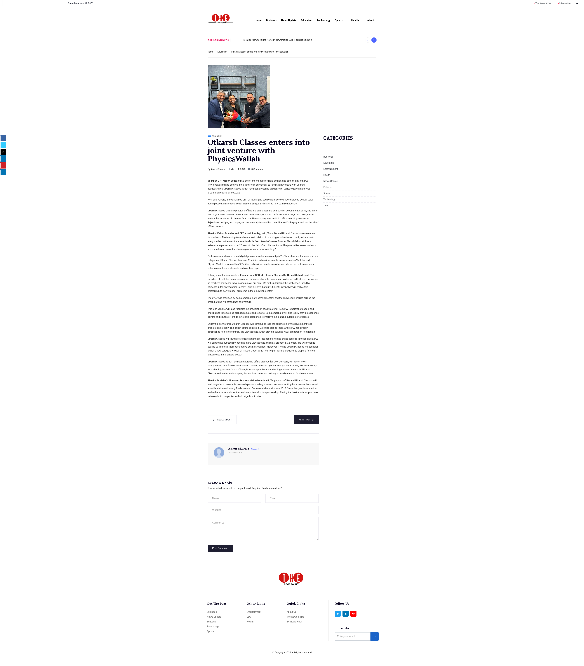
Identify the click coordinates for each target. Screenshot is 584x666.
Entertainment (330, 168)
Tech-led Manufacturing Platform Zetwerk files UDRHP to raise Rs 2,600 (267, 40)
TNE (325, 205)
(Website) (254, 449)
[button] (368, 40)
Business (271, 20)
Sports (339, 20)
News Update (288, 20)
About (370, 20)
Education (306, 20)
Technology (323, 20)
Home (258, 20)
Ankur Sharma (218, 169)
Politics (327, 187)
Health (355, 20)
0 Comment (257, 169)
